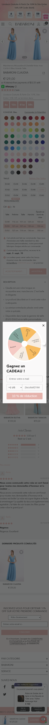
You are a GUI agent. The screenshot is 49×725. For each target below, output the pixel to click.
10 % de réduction (24, 396)
